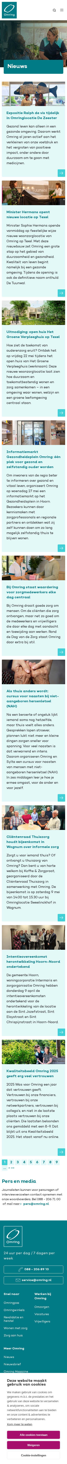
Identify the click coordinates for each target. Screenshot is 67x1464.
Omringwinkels (14, 1310)
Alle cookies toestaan (33, 1434)
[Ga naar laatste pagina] (12, 1168)
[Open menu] (61, 10)
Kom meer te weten (19, 1424)
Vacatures (41, 1314)
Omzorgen (41, 1307)
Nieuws (9, 1357)
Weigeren (33, 1445)
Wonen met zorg (15, 1328)
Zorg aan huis (13, 1335)
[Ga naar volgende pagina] (9, 1168)
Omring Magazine (16, 1371)
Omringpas (11, 1303)
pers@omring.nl (36, 1204)
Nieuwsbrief (12, 1364)
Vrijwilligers (42, 1321)
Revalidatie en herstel (13, 1319)
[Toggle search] (54, 10)
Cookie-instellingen (33, 1455)
